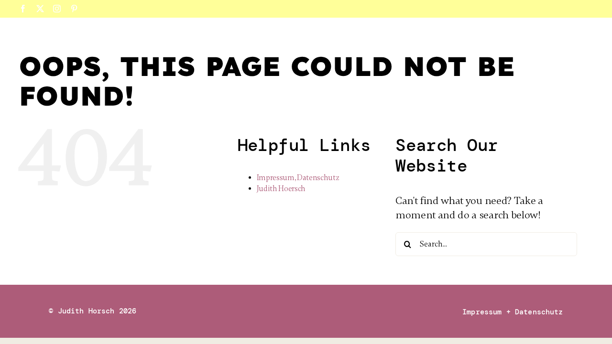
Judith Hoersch (281, 189)
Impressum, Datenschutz (298, 178)
